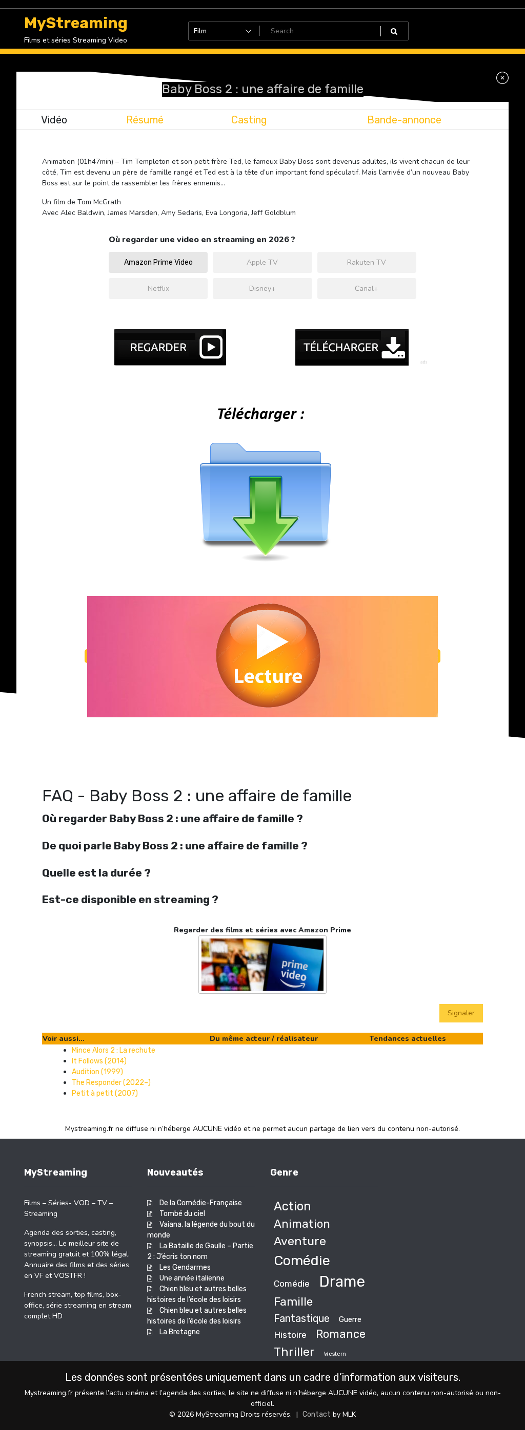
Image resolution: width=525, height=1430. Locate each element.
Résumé (145, 120)
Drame (342, 1281)
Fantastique (302, 1319)
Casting (249, 120)
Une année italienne (192, 1278)
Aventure (300, 1241)
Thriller (294, 1351)
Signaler (461, 1013)
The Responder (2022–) (111, 1082)
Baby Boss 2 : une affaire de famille (263, 89)
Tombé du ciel (182, 1213)
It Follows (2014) (99, 1061)
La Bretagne (179, 1332)
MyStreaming (76, 23)
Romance (341, 1334)
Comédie (302, 1260)
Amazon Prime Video (158, 262)
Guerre (350, 1319)
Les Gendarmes (185, 1267)
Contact (316, 1414)
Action (292, 1206)
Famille (293, 1302)
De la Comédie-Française (200, 1203)
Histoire (290, 1335)
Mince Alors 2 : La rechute (113, 1050)
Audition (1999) (97, 1072)
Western (335, 1354)
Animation (302, 1224)
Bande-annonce (404, 120)
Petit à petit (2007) (105, 1093)
